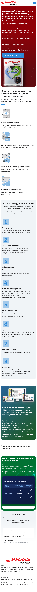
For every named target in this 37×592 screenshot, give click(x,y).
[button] (1, 536)
